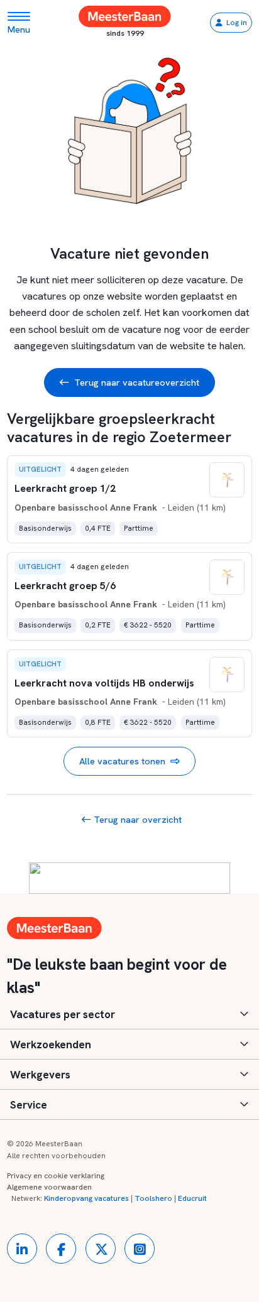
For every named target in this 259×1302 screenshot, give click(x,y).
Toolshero (153, 1198)
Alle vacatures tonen (122, 761)
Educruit (192, 1198)
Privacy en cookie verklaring (55, 1176)
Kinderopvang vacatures (86, 1198)
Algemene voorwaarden (49, 1187)
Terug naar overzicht (136, 819)
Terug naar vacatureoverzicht (136, 382)
